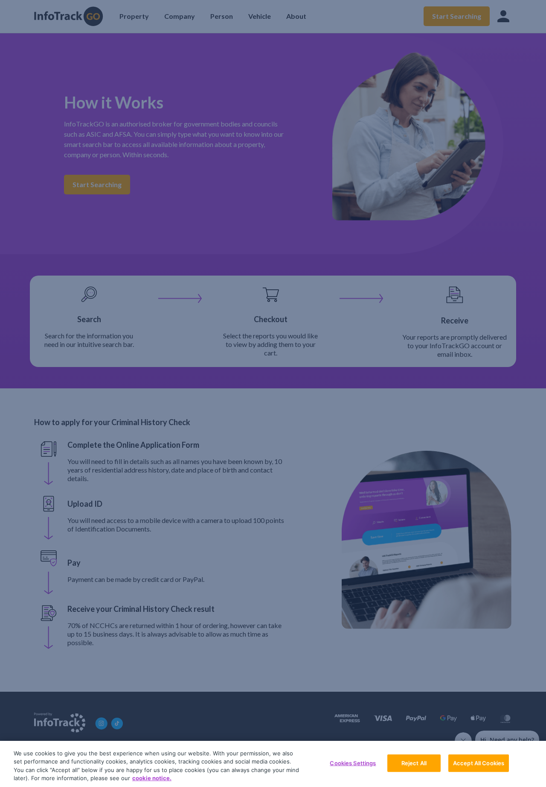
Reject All (414, 763)
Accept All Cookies (478, 763)
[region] (273, 764)
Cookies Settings (353, 763)
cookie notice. (151, 778)
